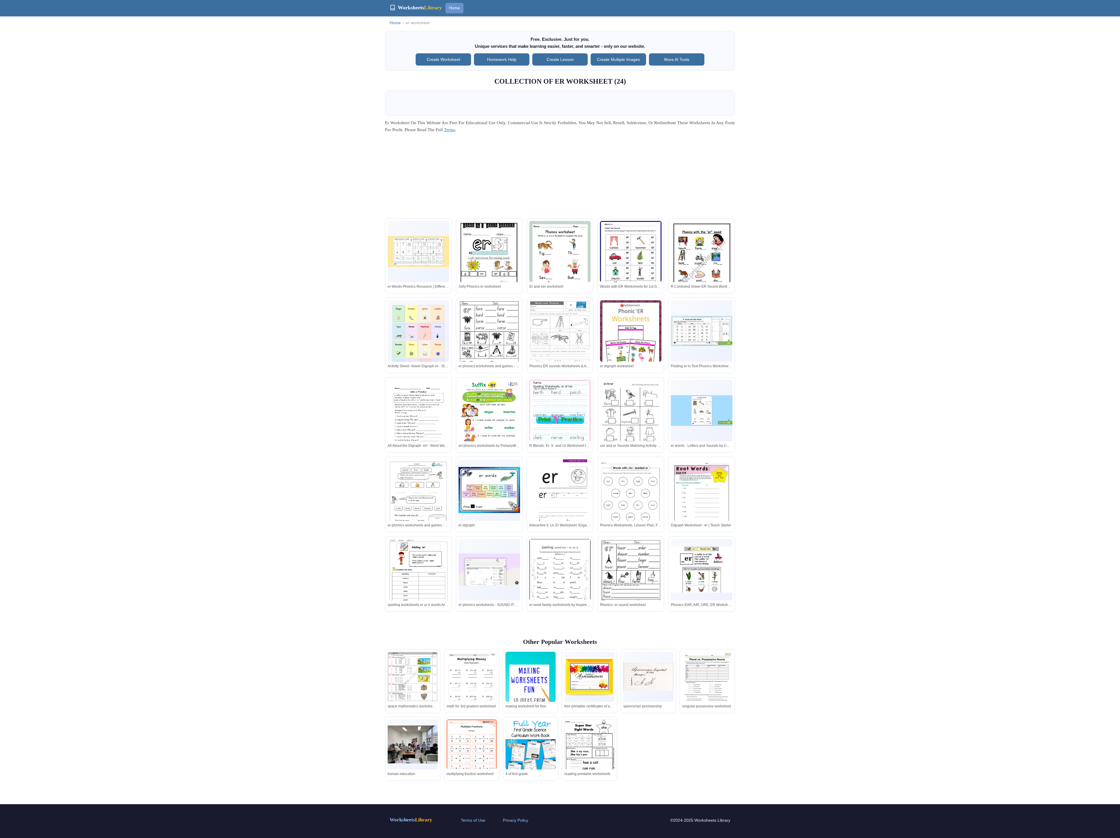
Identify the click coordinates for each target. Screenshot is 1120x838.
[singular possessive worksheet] (707, 684)
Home (454, 8)
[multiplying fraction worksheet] (472, 754)
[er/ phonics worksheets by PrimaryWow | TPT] (489, 423)
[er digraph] (489, 490)
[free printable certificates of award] (589, 676)
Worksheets (411, 820)
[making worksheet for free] (530, 689)
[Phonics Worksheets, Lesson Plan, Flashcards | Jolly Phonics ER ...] (631, 498)
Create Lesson (560, 59)
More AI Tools (676, 59)
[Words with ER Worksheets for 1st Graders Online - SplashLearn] (631, 260)
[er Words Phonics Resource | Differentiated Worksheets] (418, 251)
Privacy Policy (515, 820)
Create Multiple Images (618, 59)
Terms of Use (473, 820)
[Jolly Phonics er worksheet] (489, 262)
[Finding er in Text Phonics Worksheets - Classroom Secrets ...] (701, 331)
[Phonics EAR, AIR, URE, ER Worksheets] (701, 570)
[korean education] (413, 744)
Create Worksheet (443, 59)
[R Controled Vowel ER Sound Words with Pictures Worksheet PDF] (701, 264)
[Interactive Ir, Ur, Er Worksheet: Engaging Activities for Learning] (560, 502)
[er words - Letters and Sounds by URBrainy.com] (701, 410)
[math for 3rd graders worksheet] (472, 687)
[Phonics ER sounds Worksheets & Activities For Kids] (560, 341)
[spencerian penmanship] (648, 677)
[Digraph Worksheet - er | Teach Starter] (701, 499)
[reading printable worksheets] (589, 752)
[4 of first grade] (530, 761)
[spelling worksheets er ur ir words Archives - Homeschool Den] (418, 583)
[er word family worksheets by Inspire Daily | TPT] (560, 578)
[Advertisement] (560, 177)
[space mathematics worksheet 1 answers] (413, 677)
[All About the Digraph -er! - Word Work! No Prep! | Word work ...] (418, 420)
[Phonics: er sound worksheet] (631, 583)
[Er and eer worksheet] (560, 264)
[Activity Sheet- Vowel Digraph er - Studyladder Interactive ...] (418, 340)
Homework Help (502, 59)
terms (449, 129)
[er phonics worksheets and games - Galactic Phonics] (489, 344)
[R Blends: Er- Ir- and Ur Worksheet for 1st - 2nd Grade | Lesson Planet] (560, 419)
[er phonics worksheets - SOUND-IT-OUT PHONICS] (489, 570)
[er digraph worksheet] (631, 341)
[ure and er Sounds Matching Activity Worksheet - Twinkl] (631, 423)
